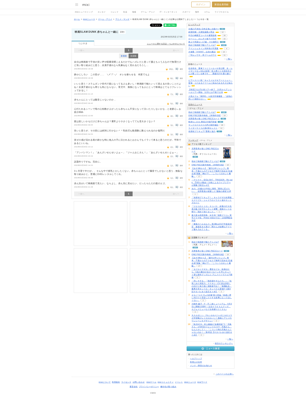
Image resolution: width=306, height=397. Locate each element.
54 (223, 42)
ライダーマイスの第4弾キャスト (203, 128)
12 (223, 32)
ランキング (193, 140)
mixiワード (202, 382)
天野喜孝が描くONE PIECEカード (204, 119)
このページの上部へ (225, 374)
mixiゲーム (151, 382)
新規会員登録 (222, 4)
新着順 (124, 56)
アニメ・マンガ (122, 19)
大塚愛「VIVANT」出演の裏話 (202, 52)
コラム (207, 12)
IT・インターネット (169, 12)
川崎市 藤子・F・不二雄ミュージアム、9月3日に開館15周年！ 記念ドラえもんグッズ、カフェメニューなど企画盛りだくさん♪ (212, 306)
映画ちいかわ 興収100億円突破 (202, 122)
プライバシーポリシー (149, 387)
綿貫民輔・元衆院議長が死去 (201, 32)
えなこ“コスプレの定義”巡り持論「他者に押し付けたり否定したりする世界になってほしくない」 (212, 298)
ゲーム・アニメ (148, 12)
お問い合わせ (139, 382)
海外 (197, 12)
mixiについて (105, 382)
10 (224, 52)
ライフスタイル (222, 12)
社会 (125, 12)
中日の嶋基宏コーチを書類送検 (202, 35)
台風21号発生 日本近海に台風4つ (203, 29)
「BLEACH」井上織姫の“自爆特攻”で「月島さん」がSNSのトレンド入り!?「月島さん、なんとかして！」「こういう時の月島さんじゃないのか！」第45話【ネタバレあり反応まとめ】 (212, 329)
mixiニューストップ (84, 12)
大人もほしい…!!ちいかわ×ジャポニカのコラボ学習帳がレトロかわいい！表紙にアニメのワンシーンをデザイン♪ (212, 318)
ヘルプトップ (196, 358)
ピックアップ (194, 25)
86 (223, 119)
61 (219, 131)
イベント (179, 382)
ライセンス (126, 382)
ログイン (200, 4)
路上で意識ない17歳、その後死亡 (203, 42)
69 (220, 122)
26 (225, 35)
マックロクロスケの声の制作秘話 (203, 125)
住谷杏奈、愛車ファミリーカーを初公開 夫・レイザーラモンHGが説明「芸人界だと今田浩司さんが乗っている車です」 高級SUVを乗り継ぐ (210, 71)
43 (225, 39)
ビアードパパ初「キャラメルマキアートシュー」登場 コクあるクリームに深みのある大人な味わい (210, 83)
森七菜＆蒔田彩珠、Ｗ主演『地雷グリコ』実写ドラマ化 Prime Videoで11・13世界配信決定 (212, 218)
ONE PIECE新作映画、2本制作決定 (204, 115)
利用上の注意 (196, 362)
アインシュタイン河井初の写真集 (203, 48)
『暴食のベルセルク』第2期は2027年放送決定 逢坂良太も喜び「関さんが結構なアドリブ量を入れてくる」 (212, 227)
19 (225, 115)
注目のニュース (195, 104)
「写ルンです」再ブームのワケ (202, 55)
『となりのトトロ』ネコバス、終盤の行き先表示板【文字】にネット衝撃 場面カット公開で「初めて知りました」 (212, 209)
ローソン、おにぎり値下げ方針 (202, 39)
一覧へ (229, 59)
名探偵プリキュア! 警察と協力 (202, 131)
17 (199, 176)
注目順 (133, 56)
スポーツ (186, 12)
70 (222, 29)
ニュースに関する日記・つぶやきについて (166, 44)
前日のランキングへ (224, 343)
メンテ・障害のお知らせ (201, 365)
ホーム (77, 19)
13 (221, 128)
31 (225, 55)
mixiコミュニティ (166, 382)
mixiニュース (89, 19)
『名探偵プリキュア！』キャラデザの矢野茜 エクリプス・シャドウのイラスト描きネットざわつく (213, 200)
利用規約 (116, 382)
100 (223, 45)
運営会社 (134, 387)
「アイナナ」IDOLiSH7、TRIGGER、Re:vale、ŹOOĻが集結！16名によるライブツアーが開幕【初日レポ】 (212, 182)
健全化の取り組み (168, 387)
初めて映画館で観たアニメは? (202, 45)
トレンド (114, 12)
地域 (134, 12)
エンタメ (102, 12)
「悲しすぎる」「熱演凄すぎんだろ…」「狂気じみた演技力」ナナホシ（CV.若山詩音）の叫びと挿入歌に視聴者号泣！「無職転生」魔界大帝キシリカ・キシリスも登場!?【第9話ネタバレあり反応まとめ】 (212, 286)
